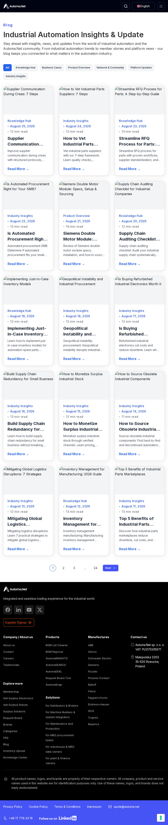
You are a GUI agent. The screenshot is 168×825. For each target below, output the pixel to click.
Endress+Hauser (98, 704)
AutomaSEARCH (56, 664)
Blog (6, 744)
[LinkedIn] (18, 609)
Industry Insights (16, 76)
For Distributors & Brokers (62, 705)
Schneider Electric (99, 658)
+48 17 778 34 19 (21, 818)
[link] (15, 589)
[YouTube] (29, 609)
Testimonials (11, 664)
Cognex (93, 717)
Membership (11, 691)
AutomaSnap (54, 684)
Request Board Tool (58, 678)
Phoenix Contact (98, 678)
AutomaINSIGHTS (57, 658)
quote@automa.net (126, 806)
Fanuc (92, 691)
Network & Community (110, 67)
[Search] (125, 6)
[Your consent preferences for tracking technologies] (161, 818)
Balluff (92, 684)
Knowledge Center (15, 757)
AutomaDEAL (54, 671)
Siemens (93, 664)
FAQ (5, 737)
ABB (90, 645)
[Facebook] (7, 609)
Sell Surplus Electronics (18, 698)
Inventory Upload (14, 750)
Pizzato (92, 671)
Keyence (93, 724)
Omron (92, 651)
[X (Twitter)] (39, 609)
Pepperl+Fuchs (98, 697)
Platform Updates (141, 67)
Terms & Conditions (67, 806)
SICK (91, 711)
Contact (8, 651)
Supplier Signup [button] (16, 622)
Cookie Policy (38, 806)
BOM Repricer (54, 651)
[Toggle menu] (161, 6)
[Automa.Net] (14, 6)
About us (9, 645)
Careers (8, 658)
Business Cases (51, 67)
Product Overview (79, 67)
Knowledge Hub (25, 67)
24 (95, 568)
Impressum (94, 806)
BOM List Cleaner (57, 645)
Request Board (12, 718)
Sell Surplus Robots (15, 704)
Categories (10, 731)
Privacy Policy (12, 806)
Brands (7, 724)
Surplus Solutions (14, 711)
